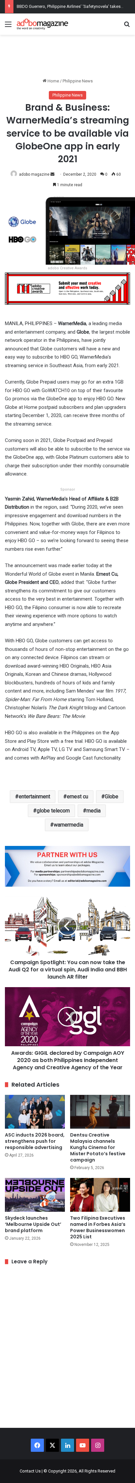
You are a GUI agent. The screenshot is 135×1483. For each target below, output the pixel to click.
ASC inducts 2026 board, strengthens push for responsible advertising (35, 1141)
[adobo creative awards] (67, 288)
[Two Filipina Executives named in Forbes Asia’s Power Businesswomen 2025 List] (100, 1195)
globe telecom (53, 811)
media (94, 811)
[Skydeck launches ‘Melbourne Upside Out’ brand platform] (35, 1195)
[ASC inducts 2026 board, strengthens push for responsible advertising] (35, 1112)
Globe (111, 796)
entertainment (34, 796)
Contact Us (30, 1471)
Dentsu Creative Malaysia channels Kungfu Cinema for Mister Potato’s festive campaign (97, 1147)
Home (53, 80)
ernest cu (77, 796)
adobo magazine (34, 174)
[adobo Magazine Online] (42, 24)
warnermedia (68, 825)
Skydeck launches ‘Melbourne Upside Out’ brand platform (33, 1224)
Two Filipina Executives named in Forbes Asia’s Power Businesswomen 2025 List (97, 1227)
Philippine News (78, 80)
